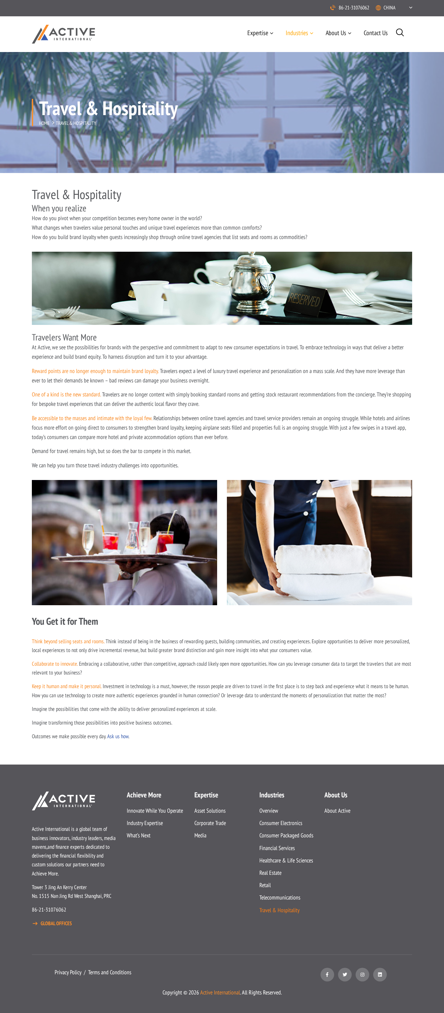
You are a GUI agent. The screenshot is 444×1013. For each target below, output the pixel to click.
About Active (337, 810)
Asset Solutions (210, 810)
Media (200, 835)
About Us (336, 33)
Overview (268, 810)
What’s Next (138, 835)
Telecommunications (279, 897)
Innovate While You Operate (155, 810)
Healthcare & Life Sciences (286, 860)
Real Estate (270, 872)
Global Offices (56, 923)
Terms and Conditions (109, 972)
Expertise (257, 33)
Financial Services (277, 848)
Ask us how (117, 736)
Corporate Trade (210, 823)
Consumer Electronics (280, 823)
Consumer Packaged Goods (286, 835)
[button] (398, 7)
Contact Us (376, 33)
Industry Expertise (145, 823)
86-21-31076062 (354, 7)
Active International (220, 992)
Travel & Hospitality (279, 910)
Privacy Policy (68, 972)
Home (44, 123)
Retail (265, 885)
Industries (297, 33)
